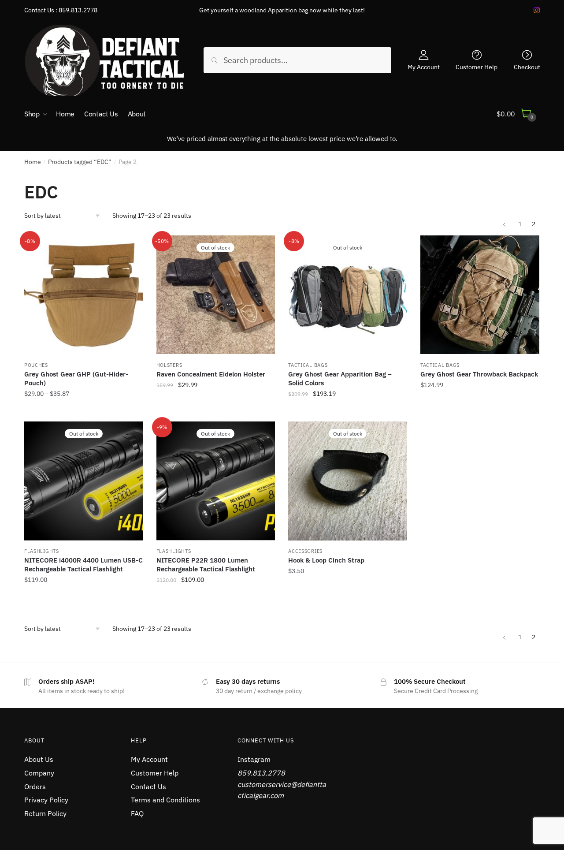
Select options (83, 414)
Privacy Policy (46, 799)
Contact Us (148, 786)
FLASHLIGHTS (41, 551)
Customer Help (476, 66)
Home (32, 162)
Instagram (254, 759)
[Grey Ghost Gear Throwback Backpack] (479, 294)
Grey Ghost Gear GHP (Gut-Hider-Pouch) (76, 378)
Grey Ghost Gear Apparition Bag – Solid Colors (340, 378)
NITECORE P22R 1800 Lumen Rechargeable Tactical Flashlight (205, 564)
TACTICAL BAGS (307, 365)
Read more (215, 414)
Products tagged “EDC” (79, 162)
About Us (38, 759)
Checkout (527, 66)
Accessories (305, 551)
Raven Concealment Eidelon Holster (210, 374)
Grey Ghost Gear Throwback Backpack (479, 374)
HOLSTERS (169, 365)
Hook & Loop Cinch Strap (326, 560)
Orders (35, 786)
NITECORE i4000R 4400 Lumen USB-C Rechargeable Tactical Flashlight (83, 564)
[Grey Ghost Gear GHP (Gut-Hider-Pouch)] (83, 294)
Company (39, 772)
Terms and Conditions (165, 799)
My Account (424, 66)
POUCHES (36, 365)
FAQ (137, 813)
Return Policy (45, 813)
